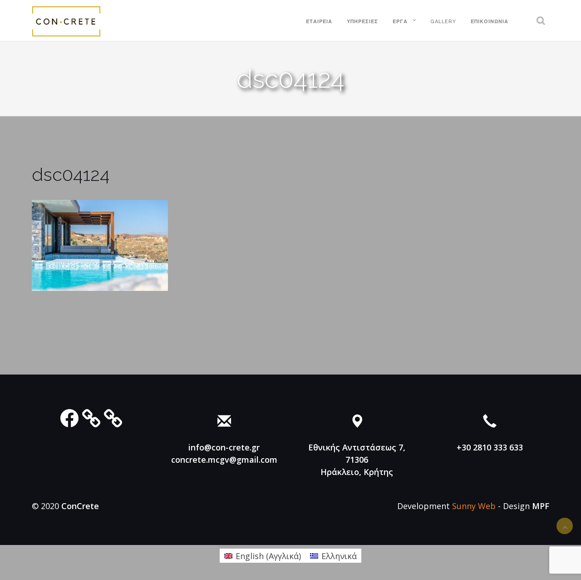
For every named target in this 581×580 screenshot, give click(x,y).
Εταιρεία (319, 22)
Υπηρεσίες (362, 22)
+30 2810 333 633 (490, 447)
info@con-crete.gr (224, 447)
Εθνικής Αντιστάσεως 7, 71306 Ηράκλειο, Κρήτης (356, 459)
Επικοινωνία (489, 22)
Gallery (443, 22)
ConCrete (80, 505)
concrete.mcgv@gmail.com (224, 459)
